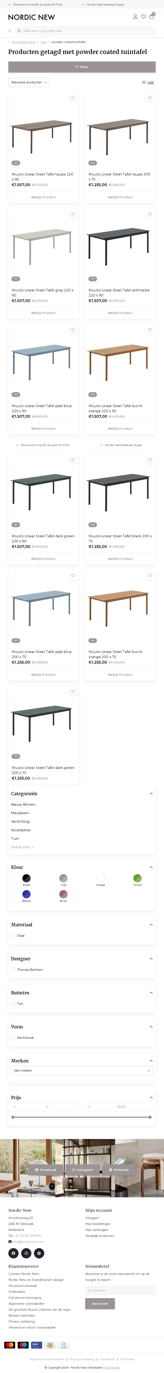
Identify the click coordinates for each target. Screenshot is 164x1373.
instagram (85, 1170)
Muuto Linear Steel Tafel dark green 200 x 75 (43, 770)
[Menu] (9, 30)
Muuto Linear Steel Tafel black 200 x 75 (120, 538)
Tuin (15, 839)
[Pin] (36, 1345)
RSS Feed (127, 1359)
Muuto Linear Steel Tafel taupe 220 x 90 (42, 176)
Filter (84, 67)
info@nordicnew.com (28, 1242)
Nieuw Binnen (23, 805)
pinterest (121, 1170)
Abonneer (100, 1304)
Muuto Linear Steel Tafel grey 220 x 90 (42, 292)
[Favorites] (143, 17)
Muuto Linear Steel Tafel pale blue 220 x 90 (42, 408)
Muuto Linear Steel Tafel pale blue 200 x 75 (42, 654)
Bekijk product (43, 197)
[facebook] (13, 1253)
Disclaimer (107, 1359)
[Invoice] (63, 1345)
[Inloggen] (135, 17)
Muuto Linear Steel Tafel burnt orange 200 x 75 (115, 654)
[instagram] (26, 1253)
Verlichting (20, 822)
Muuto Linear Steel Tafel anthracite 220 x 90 (119, 292)
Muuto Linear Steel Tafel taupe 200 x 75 (119, 176)
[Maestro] (23, 1345)
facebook (48, 1170)
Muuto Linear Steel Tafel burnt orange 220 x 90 (115, 408)
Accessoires (20, 830)
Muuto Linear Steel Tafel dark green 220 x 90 (43, 538)
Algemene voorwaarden (47, 1359)
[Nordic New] (31, 17)
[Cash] (50, 1345)
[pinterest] (39, 1253)
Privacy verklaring (82, 1359)
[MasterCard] (9, 1345)
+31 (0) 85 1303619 (27, 1236)
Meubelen (20, 813)
